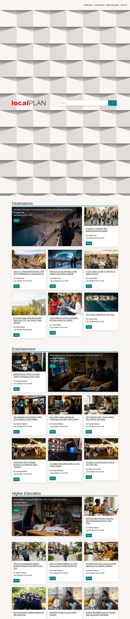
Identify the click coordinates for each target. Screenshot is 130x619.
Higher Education (112, 5)
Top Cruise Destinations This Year (100, 314)
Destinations (88, 5)
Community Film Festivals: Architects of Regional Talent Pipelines (25, 464)
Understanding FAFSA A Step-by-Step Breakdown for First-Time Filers (100, 520)
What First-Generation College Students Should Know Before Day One (28, 566)
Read (16, 220)
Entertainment (100, 5)
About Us (123, 5)
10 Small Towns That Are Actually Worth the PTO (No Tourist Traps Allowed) (27, 320)
